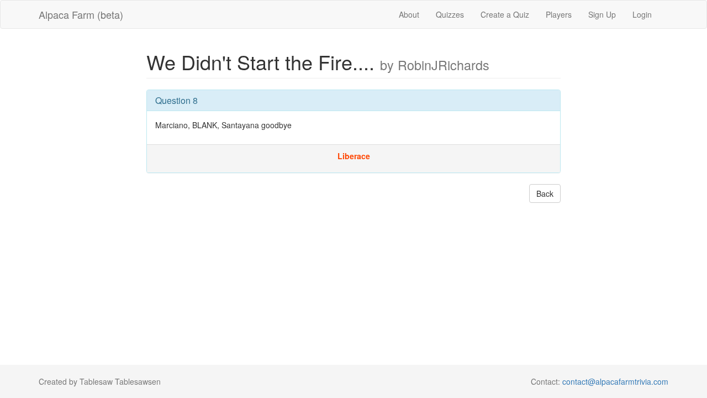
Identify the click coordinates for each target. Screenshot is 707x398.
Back (544, 193)
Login (642, 14)
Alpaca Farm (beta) (81, 14)
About (409, 14)
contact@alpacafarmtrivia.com (615, 381)
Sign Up (602, 14)
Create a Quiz (505, 14)
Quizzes (450, 14)
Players (559, 14)
